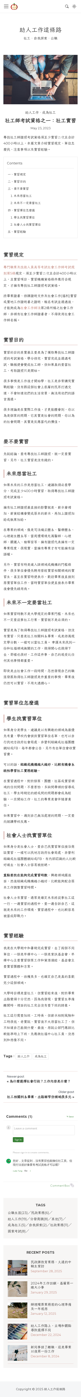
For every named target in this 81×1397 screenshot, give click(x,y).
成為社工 (49, 112)
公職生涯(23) (18, 1213)
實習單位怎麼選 (24, 210)
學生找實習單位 (24, 217)
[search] (67, 6)
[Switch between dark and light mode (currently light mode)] (74, 6)
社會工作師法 (30, 308)
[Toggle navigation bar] (6, 6)
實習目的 (20, 181)
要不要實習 (21, 189)
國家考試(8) (17, 1231)
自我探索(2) (38, 1225)
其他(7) (57, 1219)
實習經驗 (20, 232)
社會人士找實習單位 (27, 224)
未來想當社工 (23, 196)
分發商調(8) (39, 1219)
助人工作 (32, 112)
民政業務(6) (40, 1213)
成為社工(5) (16, 1225)
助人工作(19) (17, 1219)
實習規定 (20, 174)
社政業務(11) (59, 1225)
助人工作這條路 (40, 29)
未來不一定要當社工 (27, 203)
